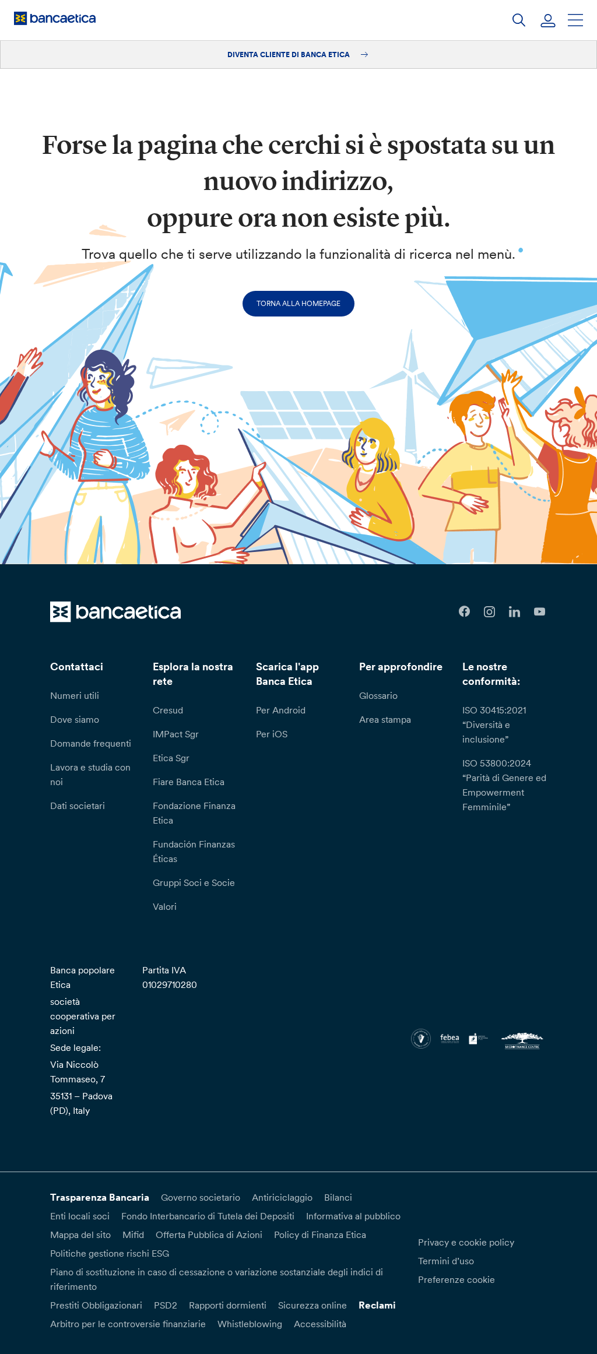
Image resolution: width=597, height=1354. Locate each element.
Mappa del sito (80, 1234)
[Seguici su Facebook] (464, 611)
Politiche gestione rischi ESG (109, 1253)
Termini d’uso (446, 1261)
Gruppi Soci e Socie (194, 882)
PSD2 (165, 1305)
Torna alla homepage (298, 303)
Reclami (377, 1305)
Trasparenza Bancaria (99, 1197)
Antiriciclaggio (282, 1197)
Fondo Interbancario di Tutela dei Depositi (207, 1216)
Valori (165, 906)
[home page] (55, 18)
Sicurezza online (312, 1305)
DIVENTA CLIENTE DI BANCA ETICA (289, 54)
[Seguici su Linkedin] (514, 611)
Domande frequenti (90, 743)
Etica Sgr (171, 758)
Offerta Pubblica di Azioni (209, 1234)
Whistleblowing (249, 1324)
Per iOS (271, 734)
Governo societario (200, 1197)
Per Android (280, 710)
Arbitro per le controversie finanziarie (128, 1324)
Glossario (378, 695)
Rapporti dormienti (227, 1305)
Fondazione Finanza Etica (194, 813)
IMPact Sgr (176, 734)
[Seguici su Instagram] (489, 611)
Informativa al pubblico (353, 1216)
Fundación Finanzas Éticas (194, 851)
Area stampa (385, 719)
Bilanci (338, 1197)
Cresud (168, 710)
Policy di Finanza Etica (320, 1234)
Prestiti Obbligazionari (96, 1305)
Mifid (133, 1234)
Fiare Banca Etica (188, 781)
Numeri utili (74, 695)
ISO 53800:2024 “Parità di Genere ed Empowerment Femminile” (504, 785)
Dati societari (77, 805)
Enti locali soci (80, 1216)
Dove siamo (74, 719)
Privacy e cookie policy (466, 1242)
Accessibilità (320, 1324)
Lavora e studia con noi (90, 774)
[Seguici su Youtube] (539, 611)
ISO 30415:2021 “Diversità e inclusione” (494, 724)
